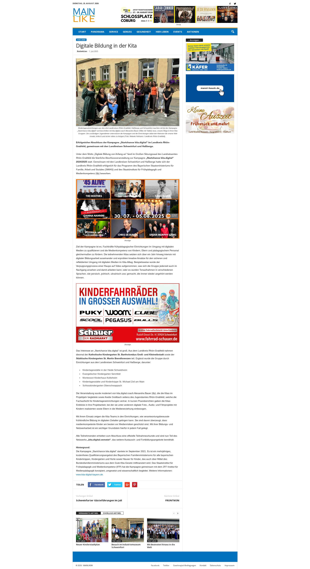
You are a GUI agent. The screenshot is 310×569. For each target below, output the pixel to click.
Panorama (97, 31)
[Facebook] (230, 4)
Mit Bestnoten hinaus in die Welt (161, 546)
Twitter (166, 565)
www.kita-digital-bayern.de (89, 474)
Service (113, 31)
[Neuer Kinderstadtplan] (92, 530)
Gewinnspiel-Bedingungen (184, 565)
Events (177, 31)
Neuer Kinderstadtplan (88, 544)
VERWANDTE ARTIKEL (88, 513)
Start (82, 31)
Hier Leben (162, 31)
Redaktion (82, 51)
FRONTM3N (172, 500)
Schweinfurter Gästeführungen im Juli (99, 500)
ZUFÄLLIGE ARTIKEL (112, 513)
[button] (232, 31)
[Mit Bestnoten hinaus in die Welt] (163, 530)
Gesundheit (144, 31)
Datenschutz (215, 565)
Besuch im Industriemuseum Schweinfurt (126, 546)
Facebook (155, 565)
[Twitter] (235, 4)
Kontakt (203, 565)
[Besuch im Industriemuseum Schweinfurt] (128, 530)
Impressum (229, 565)
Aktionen (193, 31)
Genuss (127, 31)
